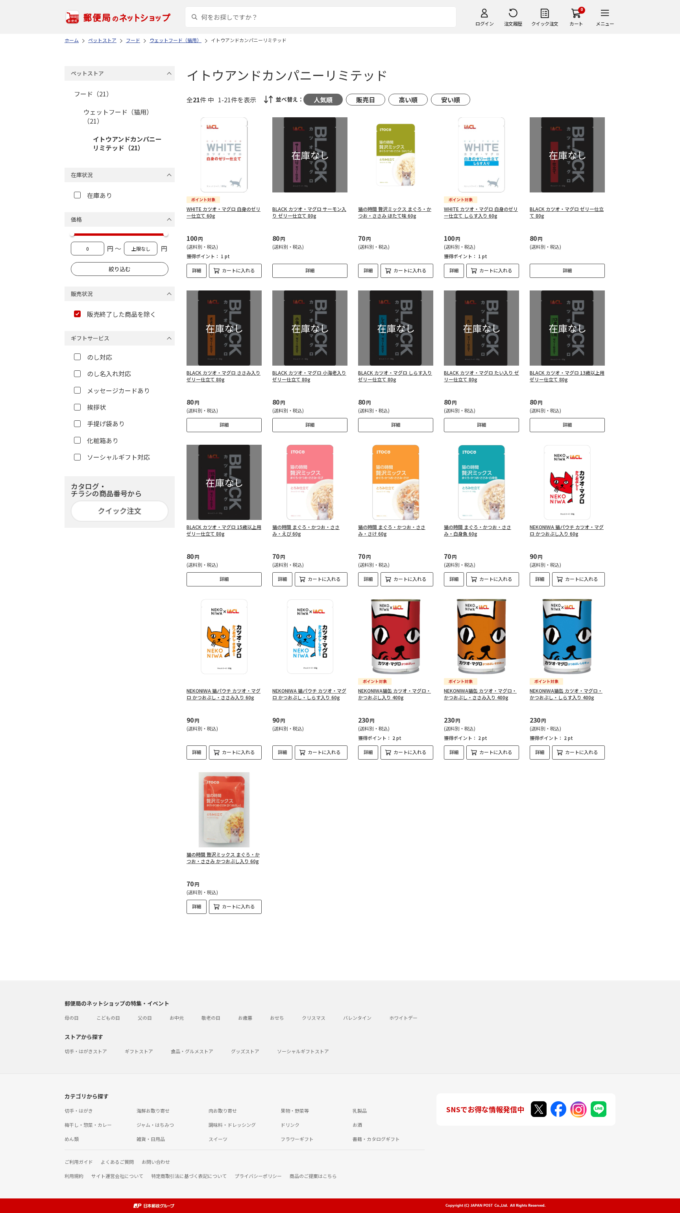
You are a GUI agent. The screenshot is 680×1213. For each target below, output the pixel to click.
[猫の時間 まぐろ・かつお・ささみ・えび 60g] (309, 482)
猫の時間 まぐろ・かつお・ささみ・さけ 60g (391, 530)
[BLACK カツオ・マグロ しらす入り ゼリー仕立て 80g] (395, 328)
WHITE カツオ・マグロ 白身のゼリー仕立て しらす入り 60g (481, 212)
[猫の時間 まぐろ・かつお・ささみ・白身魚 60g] (481, 482)
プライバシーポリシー (258, 1175)
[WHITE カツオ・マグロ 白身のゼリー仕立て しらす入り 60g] (481, 154)
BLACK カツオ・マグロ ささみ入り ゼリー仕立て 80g (224, 376)
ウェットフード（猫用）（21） (118, 116)
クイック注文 (544, 23)
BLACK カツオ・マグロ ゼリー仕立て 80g (567, 212)
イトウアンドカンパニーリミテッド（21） (127, 143)
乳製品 (360, 1110)
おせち (277, 1017)
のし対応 (99, 357)
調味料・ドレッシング (232, 1124)
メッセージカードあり (118, 390)
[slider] (72, 233)
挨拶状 (96, 407)
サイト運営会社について (117, 1175)
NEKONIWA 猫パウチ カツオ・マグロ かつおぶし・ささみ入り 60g (224, 694)
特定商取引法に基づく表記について (189, 1175)
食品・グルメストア (192, 1051)
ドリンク (290, 1124)
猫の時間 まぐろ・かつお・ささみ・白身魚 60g (477, 530)
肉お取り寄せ (223, 1110)
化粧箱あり (102, 440)
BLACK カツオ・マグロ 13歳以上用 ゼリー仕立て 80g (567, 376)
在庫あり (99, 195)
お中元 (177, 1017)
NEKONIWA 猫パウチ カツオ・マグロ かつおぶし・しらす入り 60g (309, 694)
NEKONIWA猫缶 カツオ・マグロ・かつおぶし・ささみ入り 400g (480, 694)
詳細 (196, 270)
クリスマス (313, 1017)
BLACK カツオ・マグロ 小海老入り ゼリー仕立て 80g (309, 376)
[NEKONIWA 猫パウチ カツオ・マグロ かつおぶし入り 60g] (567, 482)
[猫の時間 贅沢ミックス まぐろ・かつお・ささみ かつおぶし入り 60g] (224, 809)
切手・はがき (79, 1110)
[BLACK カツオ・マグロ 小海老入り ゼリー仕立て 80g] (309, 328)
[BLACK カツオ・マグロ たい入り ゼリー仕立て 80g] (481, 328)
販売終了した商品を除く (121, 314)
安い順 (450, 99)
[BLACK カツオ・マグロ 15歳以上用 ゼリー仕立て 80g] (224, 482)
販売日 (365, 99)
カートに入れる (238, 270)
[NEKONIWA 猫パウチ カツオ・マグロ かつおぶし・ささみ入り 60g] (224, 636)
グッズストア (245, 1051)
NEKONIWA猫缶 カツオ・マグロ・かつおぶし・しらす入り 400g (566, 694)
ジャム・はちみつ (155, 1124)
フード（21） (93, 93)
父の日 (145, 1017)
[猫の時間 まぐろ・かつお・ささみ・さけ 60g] (395, 482)
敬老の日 (210, 1017)
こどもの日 (108, 1017)
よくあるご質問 (117, 1161)
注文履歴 (513, 23)
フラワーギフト (297, 1138)
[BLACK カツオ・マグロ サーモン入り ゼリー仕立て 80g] (309, 154)
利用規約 (74, 1175)
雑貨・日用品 (151, 1138)
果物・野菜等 (295, 1110)
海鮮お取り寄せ (153, 1110)
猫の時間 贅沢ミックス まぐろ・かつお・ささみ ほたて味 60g (394, 212)
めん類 (72, 1138)
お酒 (357, 1124)
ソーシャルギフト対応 (118, 457)
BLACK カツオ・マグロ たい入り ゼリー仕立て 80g (481, 376)
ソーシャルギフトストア (303, 1051)
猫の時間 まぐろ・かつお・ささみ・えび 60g (306, 530)
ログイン (484, 23)
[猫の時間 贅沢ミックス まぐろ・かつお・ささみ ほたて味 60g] (395, 154)
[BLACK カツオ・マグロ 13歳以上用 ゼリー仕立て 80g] (567, 328)
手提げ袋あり (106, 423)
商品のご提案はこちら (313, 1175)
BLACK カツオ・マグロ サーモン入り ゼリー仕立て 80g (309, 212)
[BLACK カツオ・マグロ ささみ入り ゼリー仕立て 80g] (224, 328)
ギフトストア (139, 1051)
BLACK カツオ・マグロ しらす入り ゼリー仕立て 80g (395, 376)
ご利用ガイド (79, 1161)
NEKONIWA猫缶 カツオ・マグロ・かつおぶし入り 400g (394, 694)
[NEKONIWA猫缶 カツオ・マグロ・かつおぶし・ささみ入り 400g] (481, 636)
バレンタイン (357, 1017)
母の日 (72, 1017)
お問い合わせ (156, 1161)
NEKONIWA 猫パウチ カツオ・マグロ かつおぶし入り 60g (567, 530)
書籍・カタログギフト (376, 1138)
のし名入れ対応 (109, 373)
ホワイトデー (403, 1017)
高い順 (408, 99)
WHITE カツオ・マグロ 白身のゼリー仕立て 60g (224, 212)
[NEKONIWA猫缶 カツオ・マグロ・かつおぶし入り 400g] (395, 636)
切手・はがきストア (86, 1051)
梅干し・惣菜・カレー (88, 1124)
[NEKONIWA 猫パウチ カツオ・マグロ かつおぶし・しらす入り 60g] (309, 636)
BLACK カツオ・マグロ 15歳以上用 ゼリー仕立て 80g (224, 530)
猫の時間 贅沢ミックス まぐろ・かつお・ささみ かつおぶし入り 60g (223, 857)
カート (576, 23)
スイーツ (218, 1138)
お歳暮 (245, 1017)
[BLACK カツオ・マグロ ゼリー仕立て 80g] (567, 154)
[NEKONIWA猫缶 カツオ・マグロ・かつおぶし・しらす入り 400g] (567, 636)
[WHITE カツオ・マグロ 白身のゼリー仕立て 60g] (224, 154)
